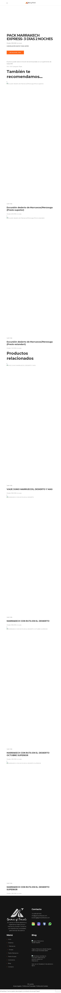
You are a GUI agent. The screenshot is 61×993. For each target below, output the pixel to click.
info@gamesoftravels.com (39, 915)
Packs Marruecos (13, 953)
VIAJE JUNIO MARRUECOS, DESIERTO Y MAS (29, 489)
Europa (11, 949)
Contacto (11, 967)
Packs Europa (12, 956)
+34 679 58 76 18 (36, 913)
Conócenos (11, 960)
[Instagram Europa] (40, 923)
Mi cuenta (30, 984)
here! (38, 991)
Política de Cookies (42, 986)
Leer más (9, 203)
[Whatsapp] (51, 923)
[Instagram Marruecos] (34, 923)
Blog (9, 963)
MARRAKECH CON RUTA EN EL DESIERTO (28, 621)
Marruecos (12, 946)
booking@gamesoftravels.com (41, 917)
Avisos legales (17, 986)
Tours (20, 66)
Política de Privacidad (28, 986)
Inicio (9, 939)
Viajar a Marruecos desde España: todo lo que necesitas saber (41, 949)
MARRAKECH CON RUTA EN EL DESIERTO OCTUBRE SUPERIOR (28, 754)
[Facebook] (45, 923)
